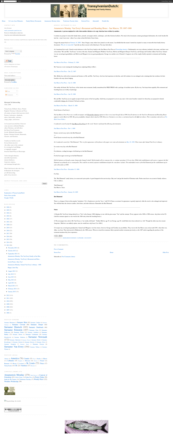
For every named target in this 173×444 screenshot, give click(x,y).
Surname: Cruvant (18, 324)
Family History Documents (33, 21)
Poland (42, 361)
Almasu (6, 358)
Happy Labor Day (13, 267)
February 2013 (12, 289)
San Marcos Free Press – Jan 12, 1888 (65, 83)
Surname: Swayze (38, 344)
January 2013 (12, 291)
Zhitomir (33, 366)
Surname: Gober (19, 332)
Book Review (34, 375)
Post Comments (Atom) (68, 256)
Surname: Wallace (35, 347)
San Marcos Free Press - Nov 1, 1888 (64, 128)
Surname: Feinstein (13, 329)
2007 (8, 310)
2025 (8, 210)
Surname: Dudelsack (36, 327)
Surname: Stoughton (10, 344)
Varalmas (24, 365)
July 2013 (11, 274)
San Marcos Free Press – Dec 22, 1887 (65, 71)
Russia (14, 363)
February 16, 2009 (75, 42)
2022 (8, 219)
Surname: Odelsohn (15, 340)
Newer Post (57, 252)
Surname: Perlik (36, 340)
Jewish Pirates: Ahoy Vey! (15, 262)
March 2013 (11, 286)
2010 (8, 301)
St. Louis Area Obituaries (16, 21)
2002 (8, 313)
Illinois (45, 358)
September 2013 (13, 254)
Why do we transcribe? (67, 45)
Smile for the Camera (10, 379)
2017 (8, 233)
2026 (8, 207)
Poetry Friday (39, 377)
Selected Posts (85, 21)
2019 (8, 228)
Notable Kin (105, 21)
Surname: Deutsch (13, 326)
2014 (8, 242)
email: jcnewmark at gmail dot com (12, 30)
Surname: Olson (26, 340)
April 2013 (11, 283)
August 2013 (12, 271)
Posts (8, 91)
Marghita (20, 361)
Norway (35, 361)
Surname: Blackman (9, 322)
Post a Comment (58, 249)
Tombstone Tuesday (25, 379)
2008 (8, 307)
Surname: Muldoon (19, 337)
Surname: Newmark (37, 336)
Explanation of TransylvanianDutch (14, 193)
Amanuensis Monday (70, 238)
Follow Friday (18, 377)
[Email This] (55, 236)
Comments (10, 95)
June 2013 (11, 277)
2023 (8, 216)
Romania (6, 363)
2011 (8, 298)
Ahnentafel (96, 21)
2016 (8, 236)
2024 (8, 213)
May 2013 (11, 280)
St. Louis (30, 363)
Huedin (39, 358)
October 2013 (12, 251)
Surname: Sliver (41, 342)
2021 (8, 222)
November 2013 (13, 248)
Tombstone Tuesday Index (70, 21)
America (15, 358)
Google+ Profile (8, 198)
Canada (26, 358)
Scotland (21, 363)
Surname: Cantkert (35, 322)
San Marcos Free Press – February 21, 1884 (66, 62)
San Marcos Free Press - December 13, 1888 (66, 169)
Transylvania (8, 366)
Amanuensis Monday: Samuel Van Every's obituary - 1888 (24, 265)
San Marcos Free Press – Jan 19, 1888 (65, 94)
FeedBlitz (14, 82)
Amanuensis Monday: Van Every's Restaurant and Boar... (24, 259)
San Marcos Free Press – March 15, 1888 (65, 105)
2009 (8, 304)
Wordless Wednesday (11, 381)
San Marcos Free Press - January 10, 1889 (66, 192)
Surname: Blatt (22, 322)
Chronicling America (121, 49)
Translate (17, 54)
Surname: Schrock (18, 342)
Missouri (27, 361)
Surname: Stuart (24, 344)
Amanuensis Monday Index (52, 21)
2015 (8, 239)
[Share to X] (58, 236)
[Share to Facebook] (60, 236)
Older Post (166, 252)
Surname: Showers (30, 342)
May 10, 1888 (131, 142)
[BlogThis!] (56, 236)
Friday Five (28, 377)
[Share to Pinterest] (62, 236)
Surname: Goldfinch (33, 332)
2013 (8, 245)
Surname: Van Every (84, 238)
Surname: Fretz (33, 330)
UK (16, 365)
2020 (8, 225)
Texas (42, 363)
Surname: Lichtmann (32, 334)
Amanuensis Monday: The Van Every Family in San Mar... (24, 256)
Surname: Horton (17, 334)
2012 (8, 295)
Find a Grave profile (10, 195)
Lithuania (10, 360)
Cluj (34, 358)
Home (3, 21)
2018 (8, 230)
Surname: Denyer (37, 324)
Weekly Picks (38, 379)
